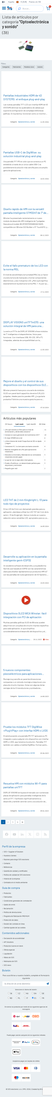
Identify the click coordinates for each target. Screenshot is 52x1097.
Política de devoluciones (12, 912)
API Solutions (8, 942)
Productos (7, 893)
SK (11, 993)
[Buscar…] (19, 8)
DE (42, 993)
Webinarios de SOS (10, 961)
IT (27, 998)
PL (19, 998)
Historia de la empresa (12, 879)
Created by (35, 1089)
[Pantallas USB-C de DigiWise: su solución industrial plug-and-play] (26, 139)
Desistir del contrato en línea (14, 924)
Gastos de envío (9, 905)
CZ (19, 993)
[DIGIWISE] (6, 179)
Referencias (8, 867)
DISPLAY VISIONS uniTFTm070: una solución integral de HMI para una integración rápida (23, 326)
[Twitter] (30, 834)
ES (35, 998)
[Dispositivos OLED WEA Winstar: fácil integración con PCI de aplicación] (26, 600)
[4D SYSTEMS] (6, 122)
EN (34, 993)
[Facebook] (6, 834)
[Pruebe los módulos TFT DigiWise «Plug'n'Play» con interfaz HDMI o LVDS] (26, 713)
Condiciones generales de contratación (18, 901)
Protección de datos (11, 920)
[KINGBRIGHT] (6, 292)
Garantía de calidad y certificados (15, 871)
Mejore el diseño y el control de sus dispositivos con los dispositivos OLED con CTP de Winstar (25, 384)
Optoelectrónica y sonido (26, 122)
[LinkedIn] (22, 834)
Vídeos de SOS (9, 957)
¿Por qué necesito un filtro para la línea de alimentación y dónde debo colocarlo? (19, 431)
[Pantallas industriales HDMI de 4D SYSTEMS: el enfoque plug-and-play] (26, 82)
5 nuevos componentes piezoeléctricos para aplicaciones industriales (22, 673)
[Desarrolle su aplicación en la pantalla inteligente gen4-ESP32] (26, 543)
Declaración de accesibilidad (14, 938)
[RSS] (45, 834)
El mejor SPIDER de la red (13, 438)
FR (43, 998)
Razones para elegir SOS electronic (16, 859)
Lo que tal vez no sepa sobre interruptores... (19, 460)
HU (26, 993)
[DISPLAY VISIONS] (6, 349)
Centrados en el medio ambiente (15, 882)
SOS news (7, 965)
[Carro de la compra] (48, 8)
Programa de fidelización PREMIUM (16, 916)
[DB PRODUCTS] (6, 696)
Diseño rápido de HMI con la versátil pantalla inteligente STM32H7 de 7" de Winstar (24, 212)
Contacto (7, 863)
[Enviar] (47, 983)
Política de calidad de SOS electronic (17, 875)
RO (10, 998)
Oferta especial (9, 950)
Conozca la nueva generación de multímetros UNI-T (22, 435)
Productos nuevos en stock (13, 946)
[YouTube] (14, 834)
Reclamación (8, 908)
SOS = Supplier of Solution (13, 852)
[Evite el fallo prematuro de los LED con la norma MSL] (26, 252)
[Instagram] (37, 834)
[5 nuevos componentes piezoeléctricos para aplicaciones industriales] (26, 657)
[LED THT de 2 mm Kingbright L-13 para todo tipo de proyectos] (26, 487)
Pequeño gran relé (11, 468)
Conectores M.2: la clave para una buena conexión (22, 446)
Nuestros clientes (10, 855)
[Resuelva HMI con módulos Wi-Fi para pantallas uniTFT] (26, 770)
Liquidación (8, 954)
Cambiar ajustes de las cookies (14, 928)
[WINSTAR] (6, 235)
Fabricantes (8, 897)
